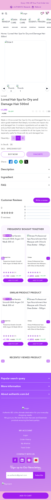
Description (7, 169)
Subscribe (39, 475)
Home (3, 33)
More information (11, 386)
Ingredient (7, 177)
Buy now (13, 154)
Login (25, 435)
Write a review (42, 200)
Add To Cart (13, 280)
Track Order (25, 447)
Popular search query (13, 378)
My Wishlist (25, 443)
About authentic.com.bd (15, 394)
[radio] (33, 111)
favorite (38, 154)
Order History (25, 439)
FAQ (3, 185)
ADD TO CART (26, 496)
